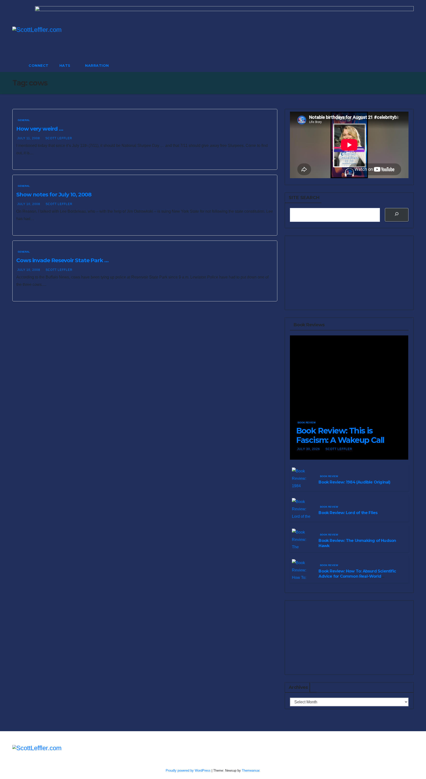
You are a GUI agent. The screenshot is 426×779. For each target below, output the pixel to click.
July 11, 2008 (29, 138)
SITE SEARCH (304, 197)
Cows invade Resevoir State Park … (62, 260)
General (24, 120)
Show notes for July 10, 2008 (53, 194)
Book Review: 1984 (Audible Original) (354, 482)
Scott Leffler (58, 138)
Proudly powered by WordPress (189, 770)
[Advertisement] (349, 272)
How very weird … (39, 128)
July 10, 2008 (29, 204)
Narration (97, 65)
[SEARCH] (396, 215)
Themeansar (250, 770)
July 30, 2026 (309, 449)
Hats (65, 65)
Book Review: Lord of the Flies (348, 512)
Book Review (307, 422)
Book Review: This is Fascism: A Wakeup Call (340, 435)
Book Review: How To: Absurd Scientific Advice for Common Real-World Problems (357, 576)
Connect (39, 65)
